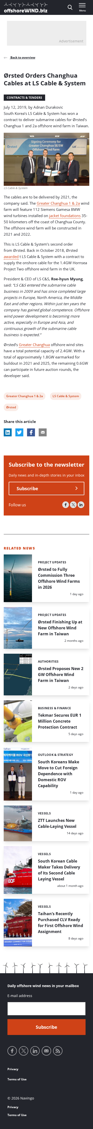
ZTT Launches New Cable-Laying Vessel (57, 823)
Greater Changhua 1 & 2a (58, 203)
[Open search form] (70, 7)
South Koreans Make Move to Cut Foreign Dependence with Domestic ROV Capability (58, 773)
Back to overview (22, 57)
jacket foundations (65, 215)
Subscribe (27, 488)
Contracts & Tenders (24, 98)
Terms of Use (17, 1079)
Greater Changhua (34, 344)
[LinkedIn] (81, 504)
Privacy (12, 1069)
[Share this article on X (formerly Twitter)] (19, 432)
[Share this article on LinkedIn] (8, 432)
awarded (11, 256)
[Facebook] (65, 504)
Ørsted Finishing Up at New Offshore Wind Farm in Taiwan (60, 628)
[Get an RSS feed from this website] (57, 1051)
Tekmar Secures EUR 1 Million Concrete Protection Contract (59, 721)
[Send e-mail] (46, 1051)
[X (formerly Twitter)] (73, 504)
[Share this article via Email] (43, 432)
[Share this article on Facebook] (31, 432)
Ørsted (11, 408)
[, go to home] (26, 7)
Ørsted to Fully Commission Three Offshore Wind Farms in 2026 (59, 578)
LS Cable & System (65, 397)
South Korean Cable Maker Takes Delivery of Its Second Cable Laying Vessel (59, 870)
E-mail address (19, 995)
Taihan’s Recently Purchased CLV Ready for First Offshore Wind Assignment (60, 922)
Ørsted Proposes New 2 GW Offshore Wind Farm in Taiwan (60, 674)
